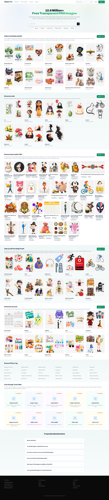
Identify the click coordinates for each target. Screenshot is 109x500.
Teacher (31, 1)
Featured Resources (8, 485)
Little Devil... (71, 238)
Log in (95, 1)
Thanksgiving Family (77, 375)
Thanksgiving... (63, 176)
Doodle (26, 144)
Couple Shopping (28, 298)
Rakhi (89, 176)
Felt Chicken (62, 178)
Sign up (101, 1)
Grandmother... (75, 178)
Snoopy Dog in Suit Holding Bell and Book (43, 175)
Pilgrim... (31, 238)
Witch (91, 217)
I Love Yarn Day (28, 63)
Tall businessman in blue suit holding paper (22, 236)
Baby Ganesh (7, 375)
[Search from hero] (78, 24)
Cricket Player (7, 298)
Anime (46, 120)
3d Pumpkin (92, 367)
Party (66, 330)
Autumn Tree (49, 28)
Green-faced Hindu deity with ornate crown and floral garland (24, 216)
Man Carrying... (8, 199)
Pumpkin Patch (59, 367)
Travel (87, 354)
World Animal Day (28, 87)
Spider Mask (98, 219)
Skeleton (42, 28)
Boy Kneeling (34, 176)
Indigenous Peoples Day (26, 375)
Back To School (7, 354)
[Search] (91, 2)
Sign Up (40, 484)
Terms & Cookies (76, 485)
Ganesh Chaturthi (93, 372)
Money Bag (48, 238)
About (74, 482)
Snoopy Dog (42, 178)
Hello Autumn (7, 217)
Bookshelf (88, 298)
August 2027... (47, 217)
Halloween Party (24, 367)
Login (40, 482)
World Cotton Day (89, 87)
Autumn (36, 1)
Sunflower (58, 372)
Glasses (15, 178)
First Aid (67, 274)
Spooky (36, 28)
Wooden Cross (8, 240)
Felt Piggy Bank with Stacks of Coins (59, 195)
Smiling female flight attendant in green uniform (65, 216)
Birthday (26, 330)
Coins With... (54, 197)
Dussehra (88, 63)
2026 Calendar (7, 330)
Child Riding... (83, 199)
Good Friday (7, 238)
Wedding (47, 330)
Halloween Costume (8, 367)
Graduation (88, 330)
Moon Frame (73, 219)
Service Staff (64, 217)
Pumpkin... (41, 199)
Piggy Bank (61, 197)
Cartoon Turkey (7, 378)
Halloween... (34, 217)
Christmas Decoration (94, 378)
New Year (67, 354)
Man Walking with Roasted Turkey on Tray (8, 196)
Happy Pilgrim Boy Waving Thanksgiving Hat (33, 236)
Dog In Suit (51, 178)
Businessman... (22, 238)
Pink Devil (71, 240)
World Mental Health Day (43, 375)
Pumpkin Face (75, 367)
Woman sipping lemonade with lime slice (99, 196)
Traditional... (83, 176)
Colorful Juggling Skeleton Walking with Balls (36, 216)
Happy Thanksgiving (94, 375)
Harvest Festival (7, 372)
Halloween (16, 1)
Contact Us (75, 487)
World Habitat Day (8, 63)
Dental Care (47, 274)
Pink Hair (17, 199)
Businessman (21, 240)
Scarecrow (66, 28)
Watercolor (6, 144)
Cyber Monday (59, 378)
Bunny (6, 178)
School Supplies (76, 372)
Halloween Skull (41, 370)
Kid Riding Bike (83, 198)
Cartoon (26, 120)
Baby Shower (48, 354)
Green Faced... (26, 217)
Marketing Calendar (8, 487)
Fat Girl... (97, 198)
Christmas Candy (8, 274)
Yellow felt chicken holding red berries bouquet (64, 175)
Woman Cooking (48, 298)
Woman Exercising (69, 298)
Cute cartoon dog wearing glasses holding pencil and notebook (19, 175)
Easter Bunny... (8, 176)
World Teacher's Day (69, 63)
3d (4, 120)
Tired (26, 274)
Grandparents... (75, 176)
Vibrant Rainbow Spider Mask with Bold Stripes (99, 216)
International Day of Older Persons (72, 87)
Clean (8, 2)
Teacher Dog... (43, 176)
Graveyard (58, 370)
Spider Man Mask (99, 217)
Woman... (97, 199)
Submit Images (42, 485)
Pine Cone (40, 372)
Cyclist (87, 274)
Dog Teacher (71, 199)
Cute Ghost (6, 370)
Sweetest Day (48, 87)
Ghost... (28, 199)
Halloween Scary (41, 367)
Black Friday (23, 378)
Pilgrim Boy (31, 240)
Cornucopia (23, 372)
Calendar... (54, 217)
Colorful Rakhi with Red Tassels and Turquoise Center (92, 174)
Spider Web (75, 370)
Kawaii (66, 120)
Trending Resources (8, 482)
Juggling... (34, 219)
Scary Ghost (24, 370)
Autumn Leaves (58, 28)
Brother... (28, 176)
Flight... (63, 219)
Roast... (6, 198)
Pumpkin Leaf (7, 219)
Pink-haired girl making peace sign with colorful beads (20, 196)
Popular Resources (8, 484)
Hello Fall (91, 370)
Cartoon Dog (16, 176)
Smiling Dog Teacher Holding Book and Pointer (72, 196)
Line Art (87, 120)
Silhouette (47, 144)
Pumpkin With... (42, 198)
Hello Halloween (29, 198)
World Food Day (48, 63)
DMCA (74, 484)
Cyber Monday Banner (77, 378)
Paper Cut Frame (74, 217)
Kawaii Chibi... (18, 198)
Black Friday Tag (41, 378)
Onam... (20, 217)
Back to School (24, 1)
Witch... (86, 217)
